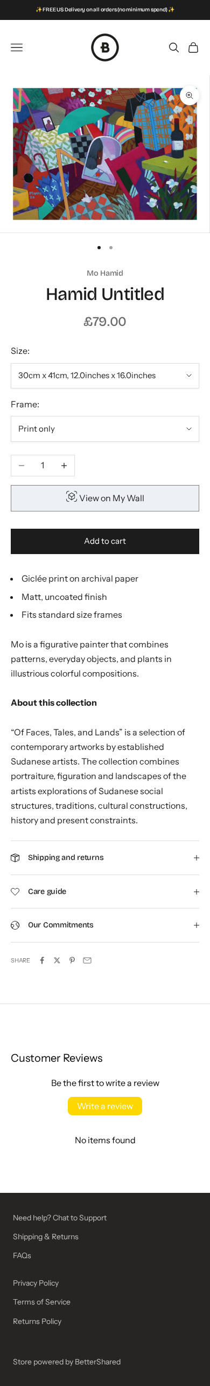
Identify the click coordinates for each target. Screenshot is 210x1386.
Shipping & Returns (46, 1236)
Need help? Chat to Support (60, 1218)
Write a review (105, 1106)
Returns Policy (37, 1321)
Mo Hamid (105, 273)
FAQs (22, 1255)
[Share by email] (87, 960)
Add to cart (105, 541)
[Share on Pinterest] (72, 960)
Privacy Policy (36, 1283)
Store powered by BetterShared (67, 1362)
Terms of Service (42, 1302)
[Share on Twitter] (57, 960)
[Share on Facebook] (42, 960)
